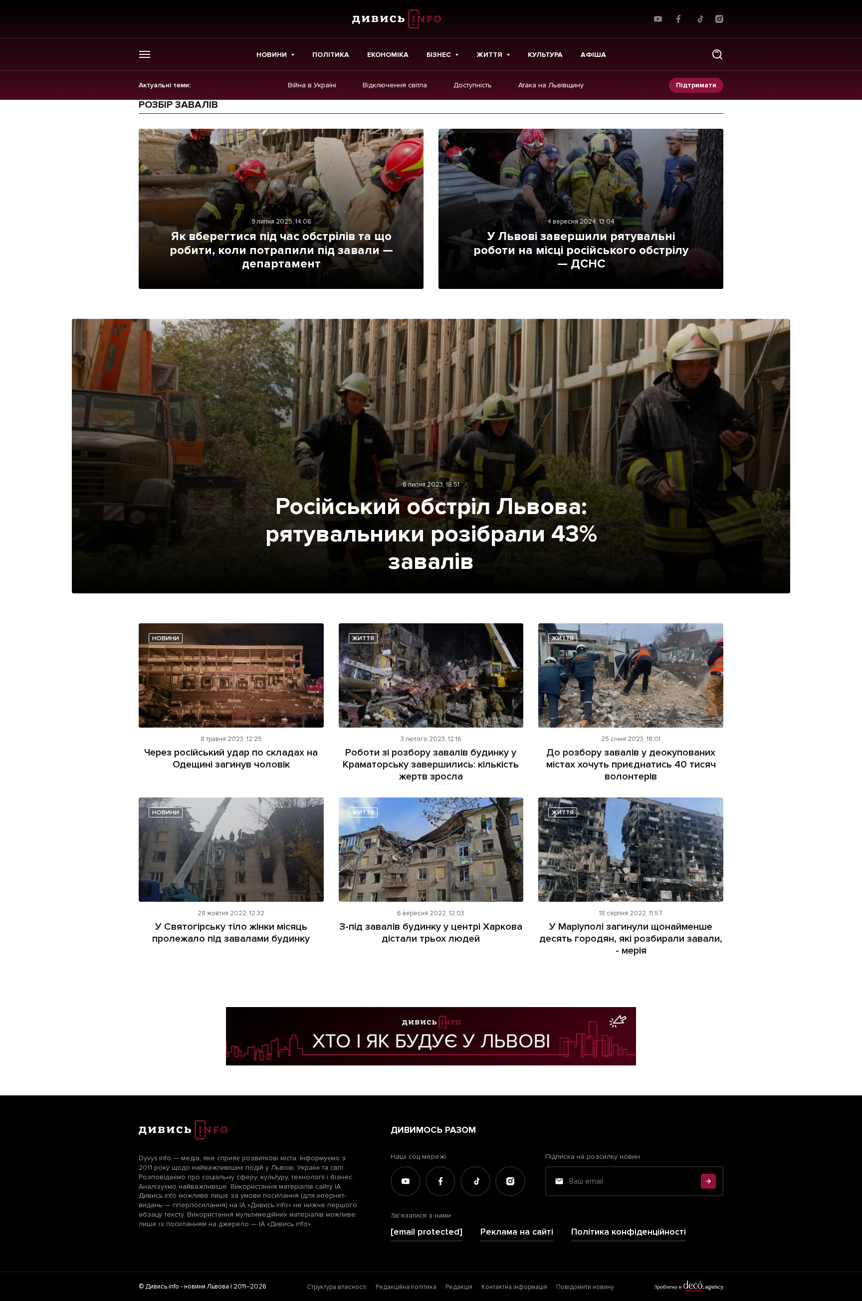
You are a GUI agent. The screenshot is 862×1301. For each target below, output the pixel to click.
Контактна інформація (514, 1287)
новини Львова (206, 1287)
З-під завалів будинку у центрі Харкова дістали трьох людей (430, 933)
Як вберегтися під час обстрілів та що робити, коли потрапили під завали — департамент (281, 250)
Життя (489, 54)
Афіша (593, 54)
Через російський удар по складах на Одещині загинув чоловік (231, 759)
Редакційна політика (406, 1287)
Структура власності (337, 1287)
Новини (271, 54)
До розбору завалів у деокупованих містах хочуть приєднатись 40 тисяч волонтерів (631, 764)
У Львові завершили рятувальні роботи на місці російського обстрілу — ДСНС (580, 250)
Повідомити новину (585, 1287)
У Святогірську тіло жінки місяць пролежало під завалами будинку (231, 933)
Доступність (472, 85)
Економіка (388, 54)
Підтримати (696, 85)
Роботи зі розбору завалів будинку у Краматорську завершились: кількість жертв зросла (431, 764)
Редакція (458, 1287)
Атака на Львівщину (551, 85)
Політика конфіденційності (628, 1232)
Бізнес (439, 54)
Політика (330, 54)
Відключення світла (395, 85)
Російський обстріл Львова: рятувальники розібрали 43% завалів (431, 534)
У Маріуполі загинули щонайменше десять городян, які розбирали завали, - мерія (630, 939)
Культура (545, 54)
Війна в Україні (312, 85)
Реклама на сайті (516, 1232)
